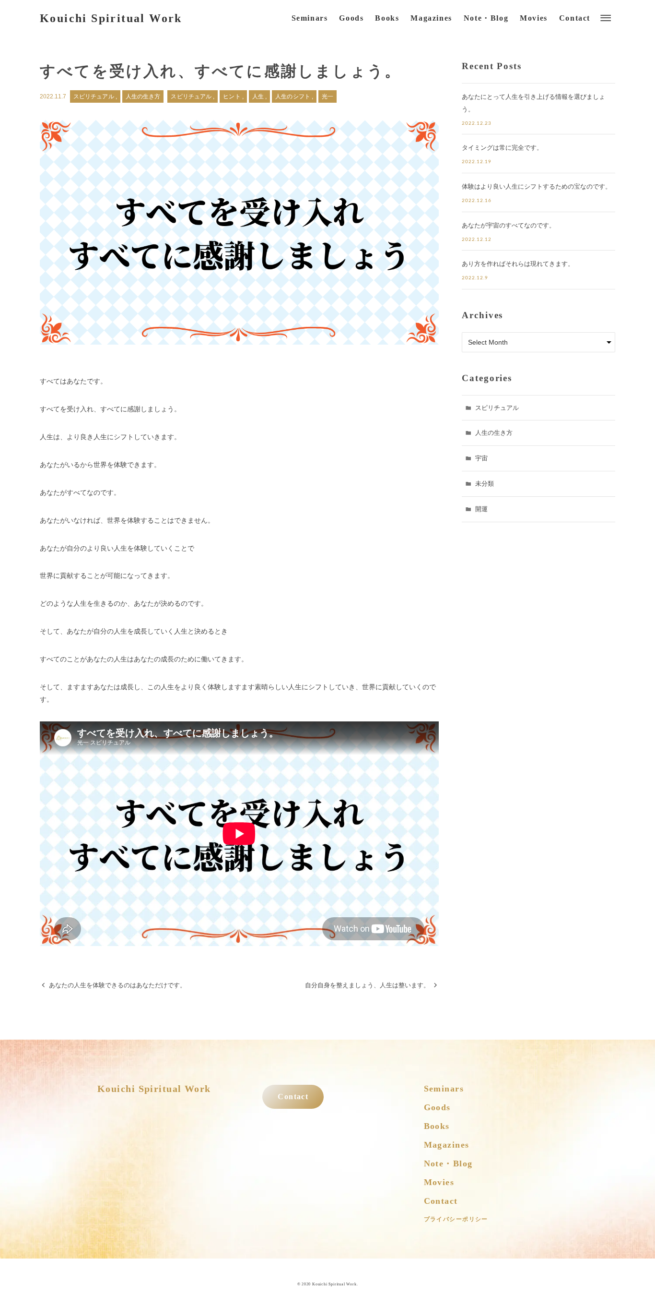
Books (437, 1126)
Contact (293, 1096)
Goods (437, 1107)
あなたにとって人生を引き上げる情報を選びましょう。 (533, 103)
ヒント (232, 96)
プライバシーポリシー (456, 1219)
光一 (327, 96)
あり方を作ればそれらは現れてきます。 (518, 263)
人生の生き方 (143, 96)
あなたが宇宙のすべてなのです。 (508, 225)
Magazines (446, 1145)
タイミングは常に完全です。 (502, 147)
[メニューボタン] (605, 18)
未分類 (484, 483)
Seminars (444, 1088)
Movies (439, 1182)
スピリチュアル (94, 96)
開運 (481, 509)
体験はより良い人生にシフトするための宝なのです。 (536, 186)
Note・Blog (448, 1163)
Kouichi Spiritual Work (111, 18)
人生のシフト (293, 96)
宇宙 (481, 458)
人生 (258, 96)
